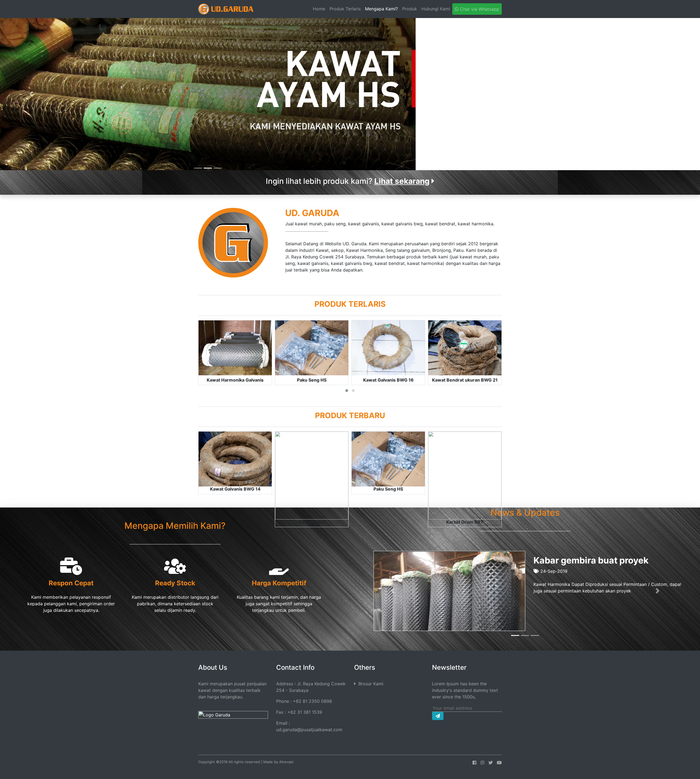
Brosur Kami (369, 683)
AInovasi (286, 762)
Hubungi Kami (435, 8)
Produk (409, 8)
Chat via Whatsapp (479, 9)
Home (320, 8)
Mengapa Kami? (381, 8)
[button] (31, 94)
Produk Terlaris (345, 8)
